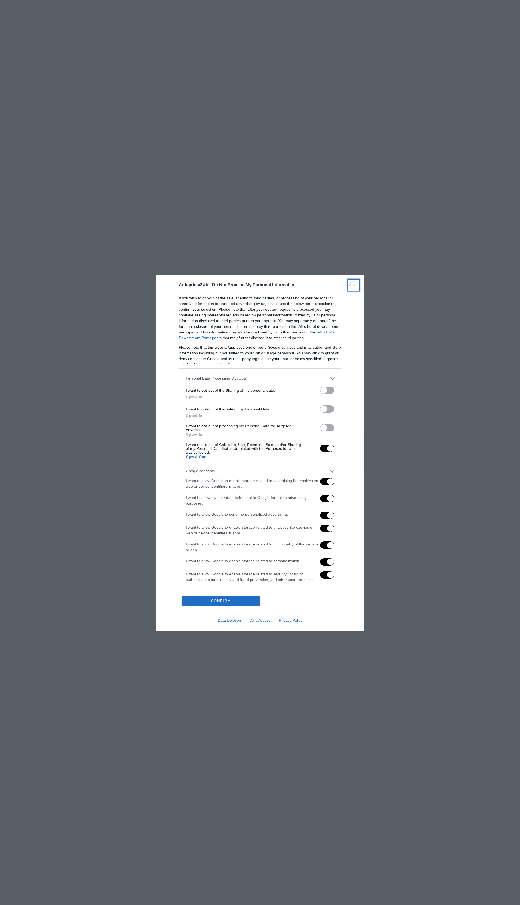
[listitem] (260, 378)
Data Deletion (229, 620)
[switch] (327, 390)
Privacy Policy (291, 620)
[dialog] (260, 453)
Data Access (260, 620)
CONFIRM (221, 601)
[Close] (354, 285)
